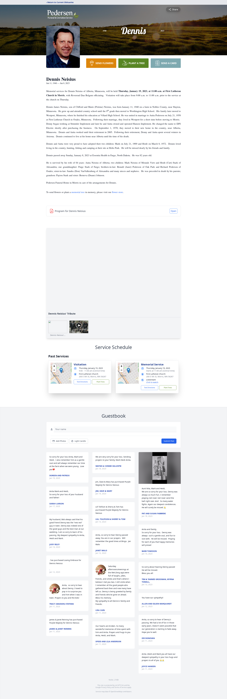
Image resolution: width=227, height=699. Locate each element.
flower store (117, 192)
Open (173, 211)
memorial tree (78, 192)
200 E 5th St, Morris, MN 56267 (92, 376)
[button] (61, 370)
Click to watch (152, 382)
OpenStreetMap (116, 691)
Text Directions (82, 382)
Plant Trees (101, 382)
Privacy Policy (106, 687)
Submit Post (169, 441)
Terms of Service (121, 687)
